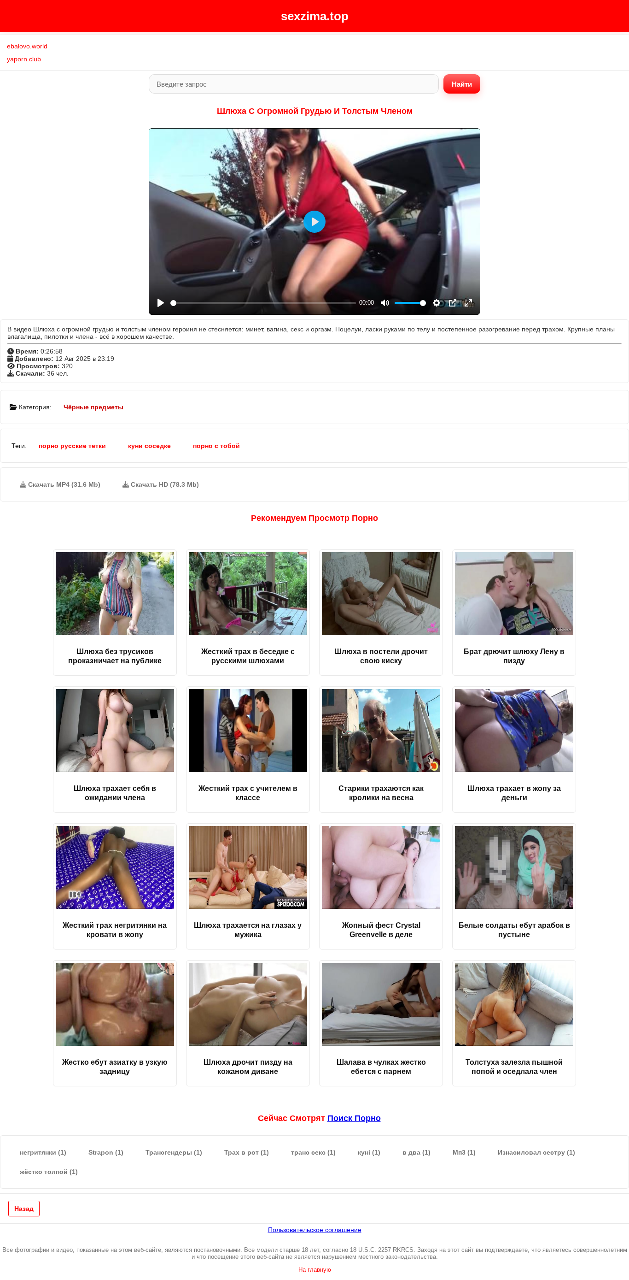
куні (369, 1152)
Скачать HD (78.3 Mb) (164, 484)
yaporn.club (24, 59)
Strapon (105, 1152)
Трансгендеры (174, 1152)
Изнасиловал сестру (536, 1152)
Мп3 (464, 1152)
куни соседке (149, 445)
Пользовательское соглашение (314, 1229)
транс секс (313, 1152)
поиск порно (354, 1118)
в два (416, 1152)
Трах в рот (246, 1152)
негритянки (43, 1152)
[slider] (263, 303)
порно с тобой (216, 445)
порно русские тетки (72, 445)
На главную (314, 1269)
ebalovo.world (27, 46)
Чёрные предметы (93, 407)
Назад (24, 1208)
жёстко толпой (49, 1171)
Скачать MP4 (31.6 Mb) (63, 484)
